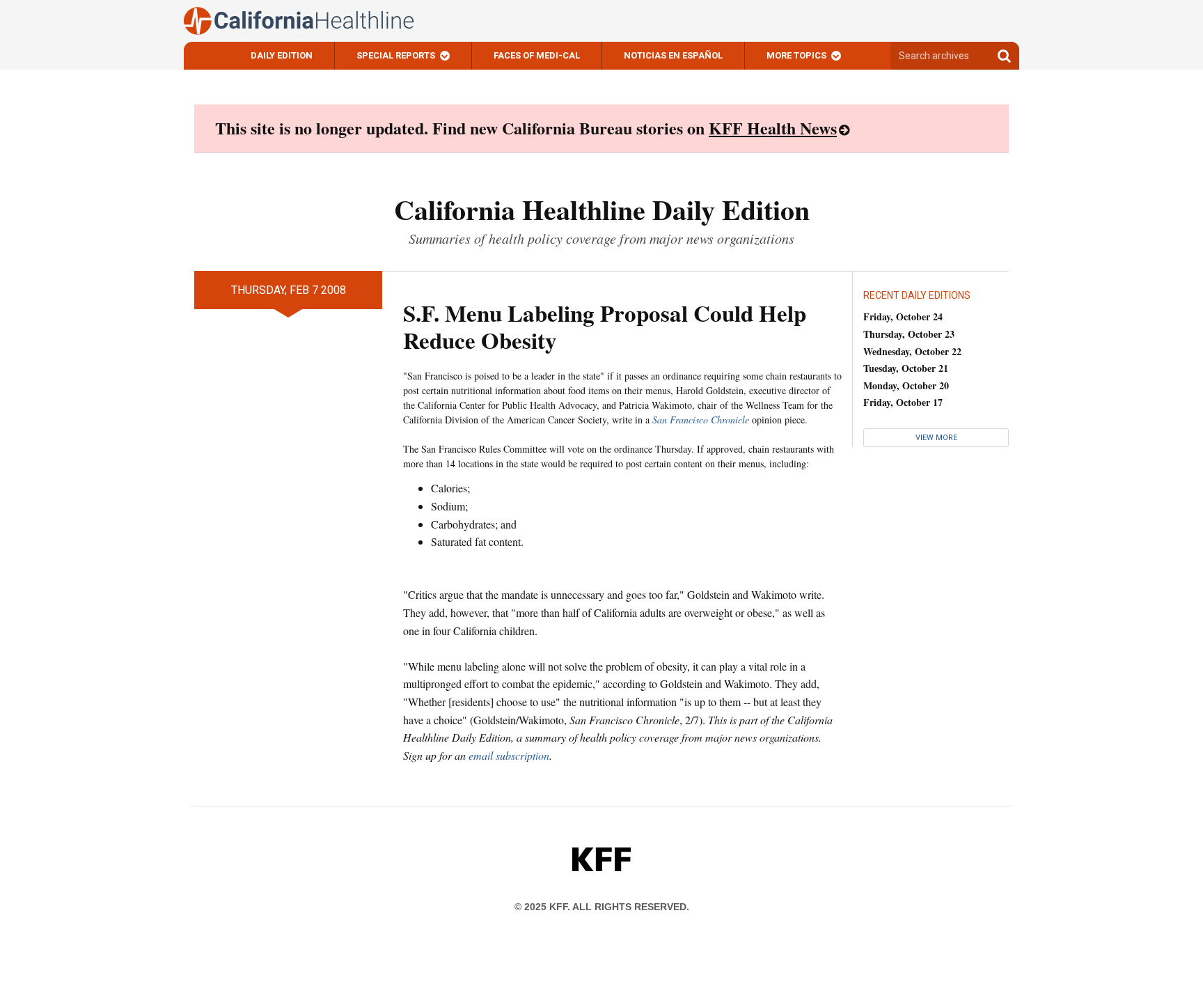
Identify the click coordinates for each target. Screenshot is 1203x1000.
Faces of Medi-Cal (537, 55)
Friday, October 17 (903, 402)
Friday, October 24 (903, 316)
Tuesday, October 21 (905, 368)
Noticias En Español (673, 55)
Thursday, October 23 (908, 334)
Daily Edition (282, 55)
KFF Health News (773, 128)
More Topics (796, 55)
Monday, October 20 (906, 385)
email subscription (509, 755)
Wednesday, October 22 (912, 351)
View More (936, 437)
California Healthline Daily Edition (602, 209)
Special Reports (395, 55)
